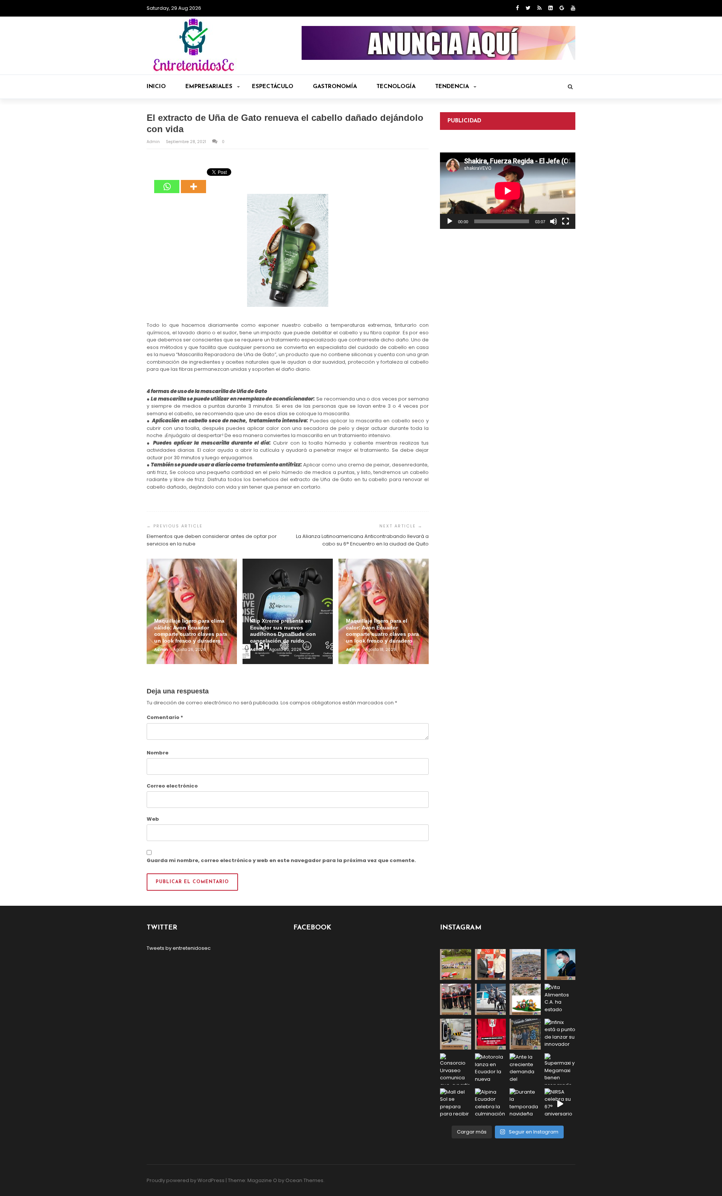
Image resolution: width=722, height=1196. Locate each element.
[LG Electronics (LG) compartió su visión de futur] (455, 1034)
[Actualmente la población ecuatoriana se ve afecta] (560, 964)
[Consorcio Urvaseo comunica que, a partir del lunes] (455, 1069)
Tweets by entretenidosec (179, 948)
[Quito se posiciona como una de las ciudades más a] (525, 964)
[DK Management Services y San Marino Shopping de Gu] (525, 999)
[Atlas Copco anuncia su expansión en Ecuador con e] (490, 999)
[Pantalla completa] (565, 221)
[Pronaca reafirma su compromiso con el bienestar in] (455, 964)
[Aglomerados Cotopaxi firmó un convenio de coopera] (490, 964)
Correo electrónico (172, 785)
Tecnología (396, 87)
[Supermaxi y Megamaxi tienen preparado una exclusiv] (560, 1069)
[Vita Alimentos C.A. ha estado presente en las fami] (560, 999)
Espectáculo (272, 87)
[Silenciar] (553, 221)
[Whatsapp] (166, 181)
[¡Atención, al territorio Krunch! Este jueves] (490, 1034)
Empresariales (208, 87)
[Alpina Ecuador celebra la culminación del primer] (490, 1104)
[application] (507, 190)
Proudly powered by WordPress (185, 1180)
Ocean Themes (304, 1180)
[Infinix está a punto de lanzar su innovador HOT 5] (560, 1034)
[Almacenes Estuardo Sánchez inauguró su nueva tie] (525, 1034)
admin (154, 142)
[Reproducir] (450, 221)
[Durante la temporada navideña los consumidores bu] (525, 1104)
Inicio (156, 87)
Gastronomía (335, 87)
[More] (193, 181)
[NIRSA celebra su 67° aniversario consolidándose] (560, 1104)
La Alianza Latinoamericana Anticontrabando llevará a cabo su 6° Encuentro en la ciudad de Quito (362, 540)
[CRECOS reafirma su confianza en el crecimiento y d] (455, 999)
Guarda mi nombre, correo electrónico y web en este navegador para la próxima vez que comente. (281, 860)
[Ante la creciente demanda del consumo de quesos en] (525, 1069)
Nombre (157, 752)
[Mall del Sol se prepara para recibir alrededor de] (455, 1104)
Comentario (165, 717)
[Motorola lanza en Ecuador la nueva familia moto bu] (490, 1069)
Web (153, 819)
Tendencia (452, 87)
